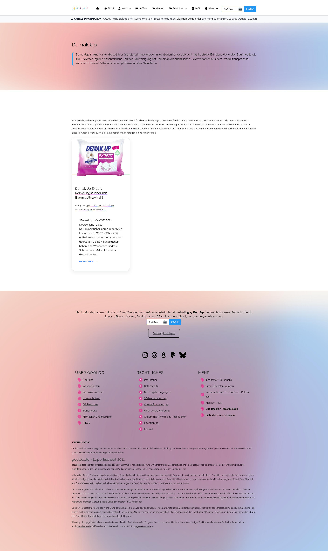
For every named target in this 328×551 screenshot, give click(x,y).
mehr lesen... (86, 261)
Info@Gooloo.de (128, 128)
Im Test (143, 8)
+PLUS (128, 502)
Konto (124, 8)
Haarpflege (192, 465)
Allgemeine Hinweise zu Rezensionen (165, 416)
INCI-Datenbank (175, 475)
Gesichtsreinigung (83, 209)
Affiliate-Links (90, 404)
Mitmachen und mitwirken (97, 416)
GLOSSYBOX (99, 209)
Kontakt (148, 429)
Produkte (178, 8)
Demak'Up (93, 205)
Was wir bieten (91, 386)
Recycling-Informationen (220, 386)
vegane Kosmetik (143, 526)
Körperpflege (160, 465)
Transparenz (90, 410)
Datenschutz (151, 386)
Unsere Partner (91, 398)
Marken (160, 8)
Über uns (88, 380)
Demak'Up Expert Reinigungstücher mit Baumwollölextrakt (91, 193)
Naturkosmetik (84, 526)
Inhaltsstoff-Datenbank (219, 380)
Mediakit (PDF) (214, 402)
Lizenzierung (151, 423)
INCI (197, 8)
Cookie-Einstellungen (156, 404)
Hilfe (211, 8)
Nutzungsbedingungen (157, 392)
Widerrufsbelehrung (155, 398)
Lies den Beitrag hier (189, 18)
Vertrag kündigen (164, 333)
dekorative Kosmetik (214, 465)
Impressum (150, 380)
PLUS (110, 8)
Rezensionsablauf (93, 392)
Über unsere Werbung (157, 410)
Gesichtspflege (106, 205)
